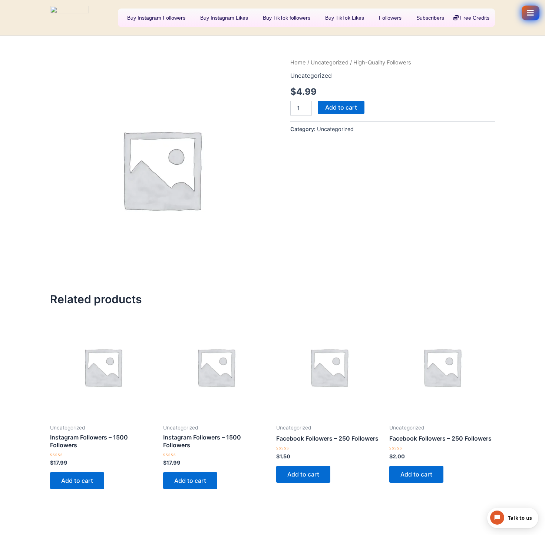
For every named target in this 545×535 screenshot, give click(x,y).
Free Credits (474, 18)
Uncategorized (330, 62)
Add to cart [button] (77, 480)
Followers (389, 18)
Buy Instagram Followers (155, 18)
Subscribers (429, 18)
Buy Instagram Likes (223, 18)
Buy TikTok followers (285, 18)
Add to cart (341, 107)
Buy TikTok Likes (344, 18)
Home (298, 62)
